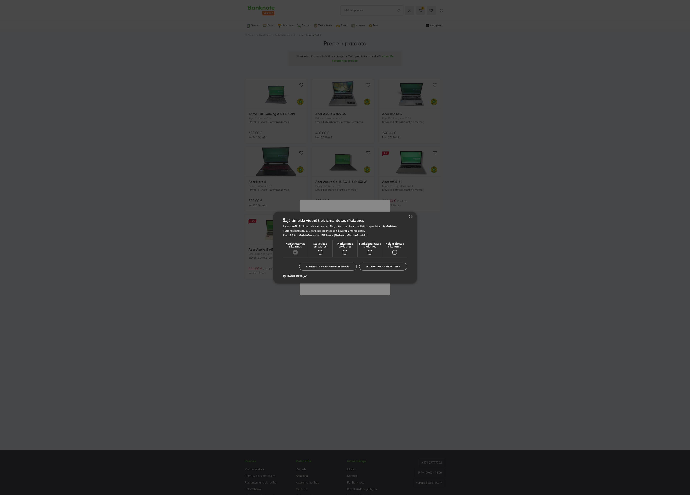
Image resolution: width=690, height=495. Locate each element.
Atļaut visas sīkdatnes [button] (383, 266)
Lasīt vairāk (360, 235)
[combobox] (410, 216)
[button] (295, 276)
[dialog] (345, 247)
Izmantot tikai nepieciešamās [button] (328, 266)
